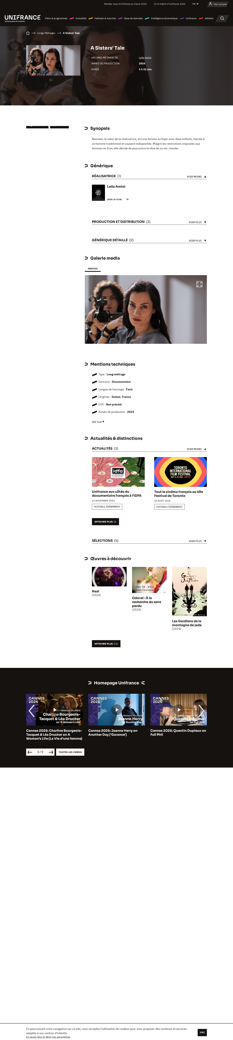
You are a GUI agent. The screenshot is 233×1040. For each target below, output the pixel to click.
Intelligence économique (164, 18)
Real (95, 591)
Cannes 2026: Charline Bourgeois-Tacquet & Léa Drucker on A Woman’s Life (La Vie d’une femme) (54, 735)
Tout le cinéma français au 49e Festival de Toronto (178, 494)
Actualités (81, 18)
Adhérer (209, 18)
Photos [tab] (92, 268)
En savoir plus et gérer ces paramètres (48, 1036)
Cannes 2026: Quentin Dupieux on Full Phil (178, 733)
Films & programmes (56, 18)
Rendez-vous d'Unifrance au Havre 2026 (125, 3)
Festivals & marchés (105, 18)
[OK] (202, 1032)
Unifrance (191, 18)
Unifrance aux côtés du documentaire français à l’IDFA (117, 494)
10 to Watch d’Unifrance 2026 (169, 3)
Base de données (133, 18)
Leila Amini (145, 57)
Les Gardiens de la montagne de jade (187, 623)
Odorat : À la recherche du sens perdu (146, 602)
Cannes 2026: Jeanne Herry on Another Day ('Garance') (112, 733)
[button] (199, 284)
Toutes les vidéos (70, 752)
